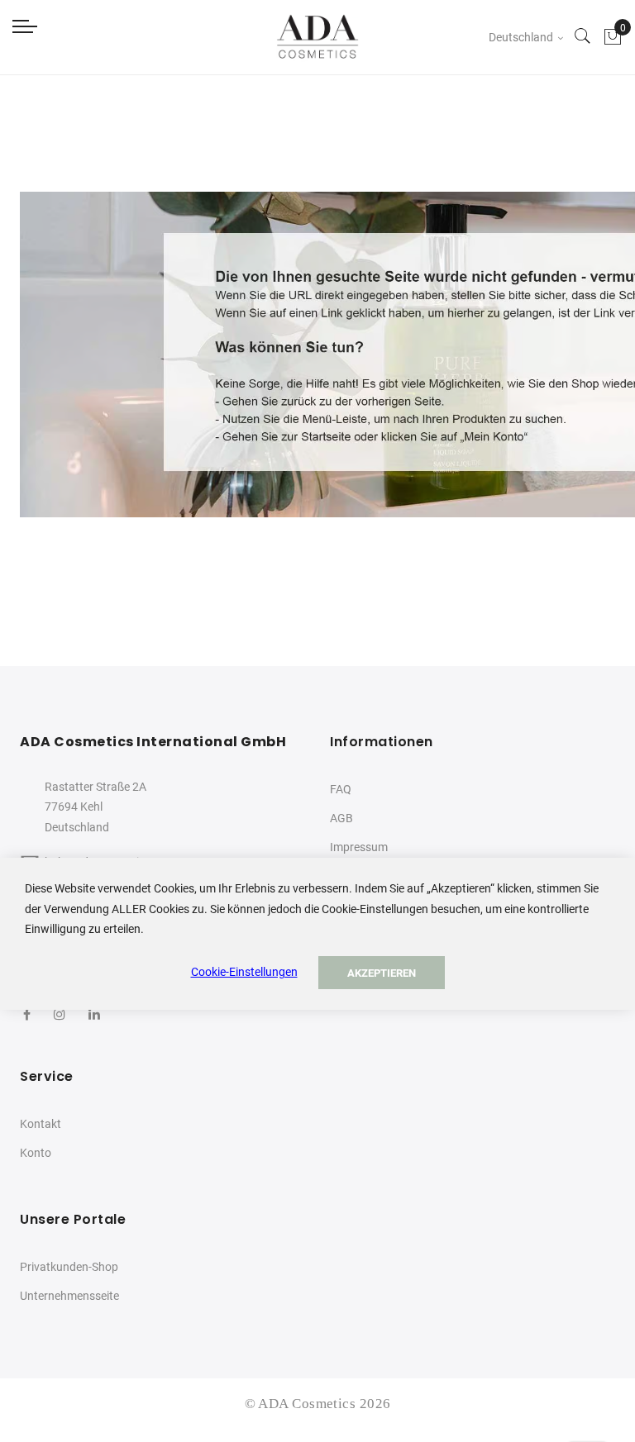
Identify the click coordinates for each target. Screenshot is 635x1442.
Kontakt (40, 1123)
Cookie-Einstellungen (244, 971)
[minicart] (613, 37)
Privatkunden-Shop (69, 1266)
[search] (583, 37)
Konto (35, 1152)
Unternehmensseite (69, 1295)
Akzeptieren (381, 973)
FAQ (340, 789)
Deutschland (522, 37)
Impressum (359, 847)
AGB (341, 818)
